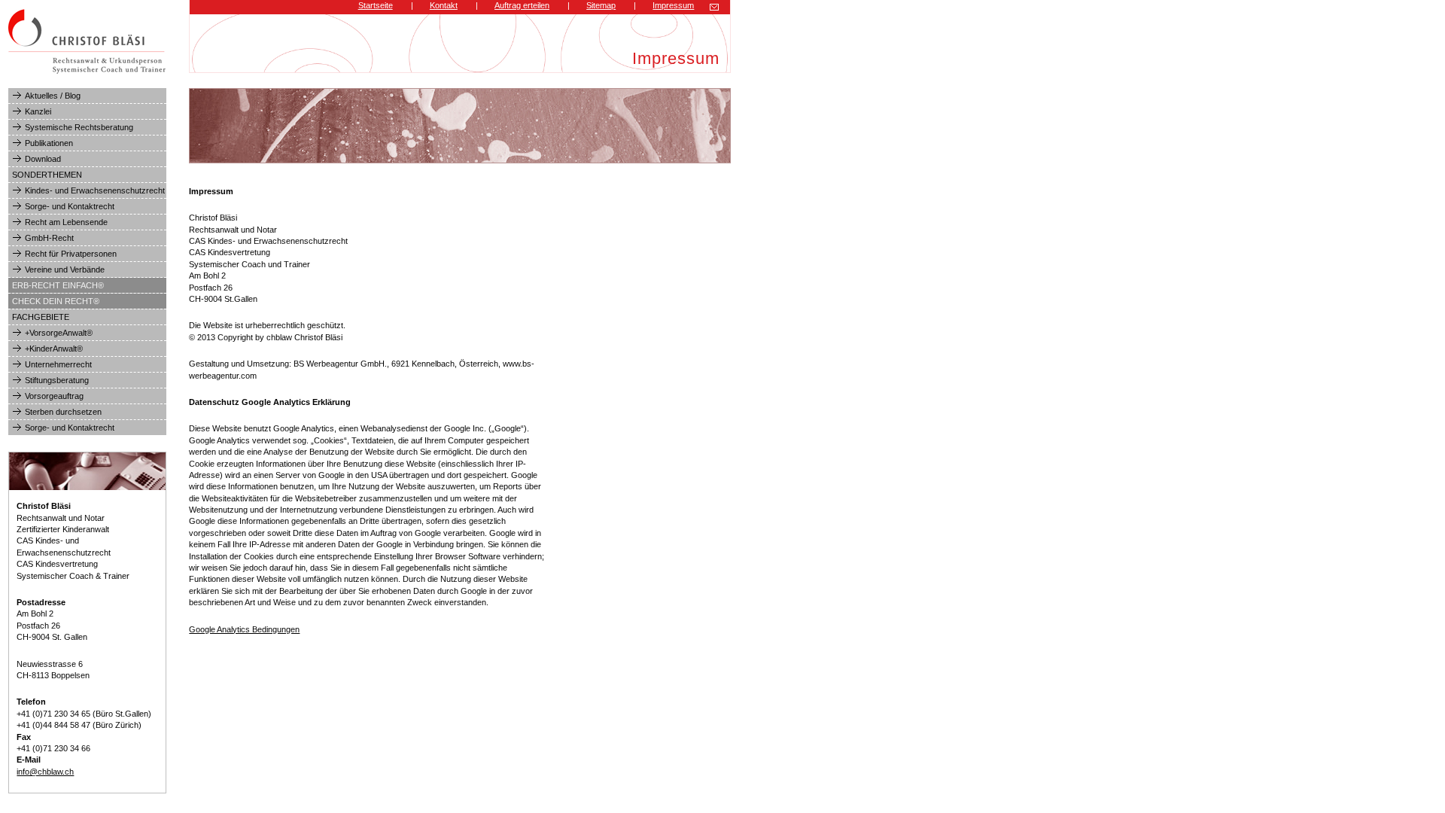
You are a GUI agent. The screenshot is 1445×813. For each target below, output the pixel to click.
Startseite (375, 5)
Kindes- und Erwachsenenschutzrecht (95, 190)
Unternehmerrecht (58, 364)
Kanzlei (38, 111)
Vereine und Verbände (65, 269)
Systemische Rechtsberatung (79, 127)
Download (43, 158)
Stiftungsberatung (57, 380)
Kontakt (444, 5)
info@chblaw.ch (45, 771)
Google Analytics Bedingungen (244, 629)
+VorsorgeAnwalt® (59, 332)
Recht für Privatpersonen (71, 253)
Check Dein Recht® (55, 301)
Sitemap (601, 5)
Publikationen (49, 143)
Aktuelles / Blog (53, 95)
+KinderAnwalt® (54, 348)
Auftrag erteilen (521, 5)
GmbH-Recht (49, 237)
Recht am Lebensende (66, 222)
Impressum (673, 5)
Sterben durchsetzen (63, 411)
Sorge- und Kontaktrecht (69, 206)
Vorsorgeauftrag (54, 395)
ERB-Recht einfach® (58, 285)
